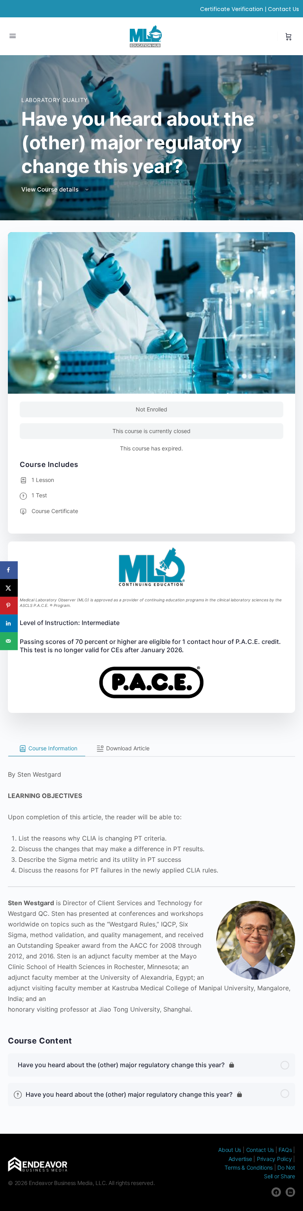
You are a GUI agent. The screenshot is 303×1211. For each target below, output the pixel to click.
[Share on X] (9, 588)
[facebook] (276, 1192)
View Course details (50, 189)
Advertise (240, 1158)
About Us (229, 1149)
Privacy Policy (274, 1158)
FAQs (285, 1149)
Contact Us (283, 9)
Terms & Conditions (248, 1167)
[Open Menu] (12, 36)
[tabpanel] (151, 886)
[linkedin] (290, 1192)
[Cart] (288, 36)
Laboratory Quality (54, 100)
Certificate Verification (231, 9)
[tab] (47, 748)
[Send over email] (9, 641)
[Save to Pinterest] (9, 605)
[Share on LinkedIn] (9, 623)
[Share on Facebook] (9, 570)
